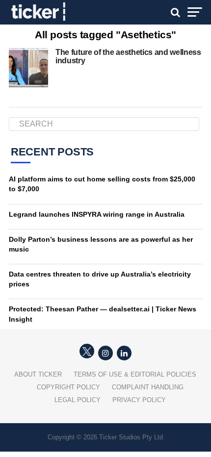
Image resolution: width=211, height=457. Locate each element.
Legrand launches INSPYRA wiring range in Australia (97, 214)
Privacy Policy (139, 400)
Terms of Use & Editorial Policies (135, 374)
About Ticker (38, 374)
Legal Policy (77, 400)
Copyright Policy (68, 387)
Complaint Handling (148, 387)
